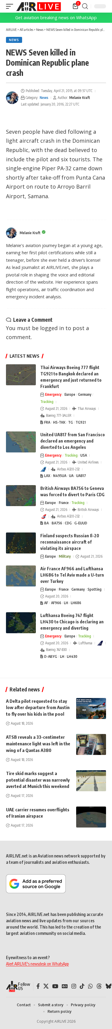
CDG (68, 523)
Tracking (46, 401)
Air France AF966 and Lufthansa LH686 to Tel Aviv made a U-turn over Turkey (72, 575)
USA (83, 455)
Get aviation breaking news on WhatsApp (56, 17)
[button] (11, 6)
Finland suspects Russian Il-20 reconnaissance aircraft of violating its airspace (69, 542)
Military (65, 556)
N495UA (59, 475)
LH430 (72, 656)
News (14, 40)
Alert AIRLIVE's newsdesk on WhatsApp (37, 963)
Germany (84, 394)
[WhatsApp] (90, 986)
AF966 (56, 603)
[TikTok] (82, 986)
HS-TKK (59, 422)
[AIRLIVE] (38, 6)
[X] (46, 986)
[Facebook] (38, 986)
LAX (47, 475)
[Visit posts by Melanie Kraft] (12, 97)
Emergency (53, 394)
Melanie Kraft (79, 97)
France (64, 502)
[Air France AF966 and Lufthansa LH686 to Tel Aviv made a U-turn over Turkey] (21, 575)
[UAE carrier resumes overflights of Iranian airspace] (91, 817)
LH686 (76, 603)
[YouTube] (55, 986)
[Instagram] (74, 986)
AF (46, 603)
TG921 (81, 422)
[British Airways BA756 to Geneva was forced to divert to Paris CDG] (21, 495)
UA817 (81, 475)
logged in (52, 328)
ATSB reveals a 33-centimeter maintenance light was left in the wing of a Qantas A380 (38, 743)
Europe (70, 394)
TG (70, 422)
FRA (47, 422)
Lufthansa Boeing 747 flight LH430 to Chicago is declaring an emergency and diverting (72, 622)
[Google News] (64, 986)
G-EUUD (80, 523)
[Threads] (99, 986)
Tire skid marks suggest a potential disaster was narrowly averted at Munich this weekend (38, 780)
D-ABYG (50, 656)
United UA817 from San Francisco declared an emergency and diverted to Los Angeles (72, 441)
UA (71, 475)
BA (46, 523)
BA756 (57, 523)
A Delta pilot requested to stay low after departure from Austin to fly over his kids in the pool (38, 707)
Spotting (95, 589)
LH (66, 603)
